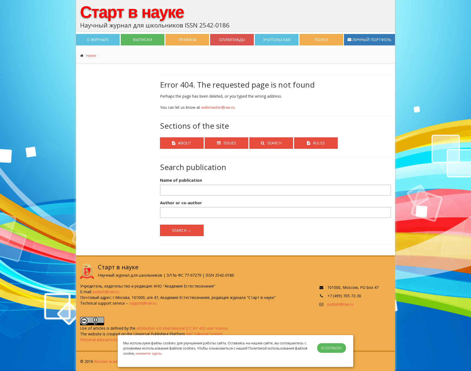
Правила (187, 39)
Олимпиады (232, 39)
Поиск (321, 39)
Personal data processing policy (108, 339)
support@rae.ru (142, 303)
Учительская (276, 39)
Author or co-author (181, 202)
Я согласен (331, 348)
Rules (319, 143)
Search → (181, 230)
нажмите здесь (149, 353)
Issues (230, 143)
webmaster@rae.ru (218, 107)
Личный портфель (371, 39)
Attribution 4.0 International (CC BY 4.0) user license (182, 328)
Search (274, 143)
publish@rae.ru (106, 291)
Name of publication (181, 180)
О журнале (98, 39)
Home (91, 55)
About (184, 143)
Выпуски (142, 39)
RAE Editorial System (204, 333)
